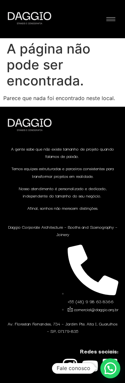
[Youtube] (90, 366)
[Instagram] (70, 366)
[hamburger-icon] (110, 19)
